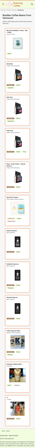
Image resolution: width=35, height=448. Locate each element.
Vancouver (21, 10)
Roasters (3, 10)
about (8, 431)
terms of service (13, 435)
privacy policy (4, 435)
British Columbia (12, 10)
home (3, 431)
